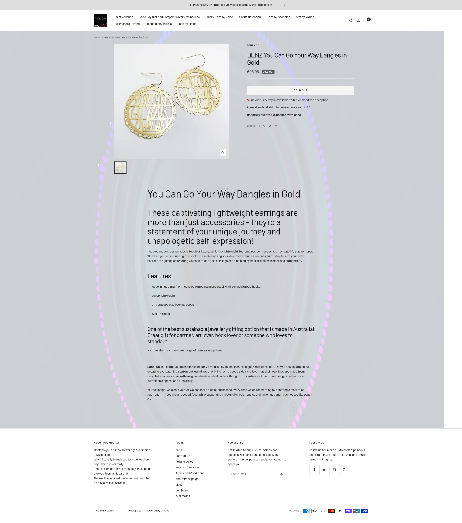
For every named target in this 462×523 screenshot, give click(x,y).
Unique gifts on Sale (158, 24)
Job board (182, 490)
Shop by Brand (187, 24)
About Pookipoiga (187, 479)
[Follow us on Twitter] (324, 470)
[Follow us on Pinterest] (344, 470)
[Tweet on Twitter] (269, 126)
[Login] (358, 20)
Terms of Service (187, 467)
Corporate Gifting (128, 24)
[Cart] (366, 20)
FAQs (179, 450)
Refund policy (184, 461)
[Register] (281, 474)
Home (97, 37)
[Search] (351, 20)
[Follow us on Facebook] (314, 470)
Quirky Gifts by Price (219, 17)
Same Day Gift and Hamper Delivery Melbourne (169, 17)
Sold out (301, 90)
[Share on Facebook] (259, 126)
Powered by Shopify (158, 511)
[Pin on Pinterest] (264, 126)
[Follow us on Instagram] (334, 470)
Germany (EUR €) (105, 511)
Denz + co (253, 45)
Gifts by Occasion (278, 17)
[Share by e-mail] (276, 126)
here (219, 350)
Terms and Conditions (190, 473)
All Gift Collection (250, 17)
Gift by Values (305, 17)
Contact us (183, 456)
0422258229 (183, 496)
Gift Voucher (124, 17)
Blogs (179, 485)
